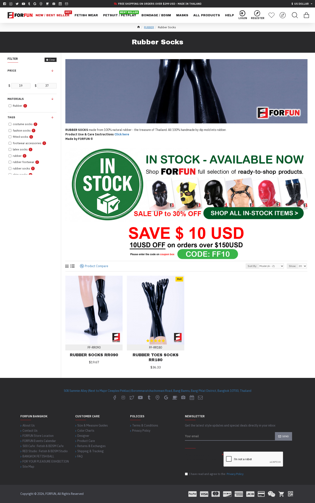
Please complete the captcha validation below (201, 457)
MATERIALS (16, 99)
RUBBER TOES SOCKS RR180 (155, 357)
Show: (292, 266)
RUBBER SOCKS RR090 (94, 355)
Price (12, 70)
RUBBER (149, 27)
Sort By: (252, 266)
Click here (121, 134)
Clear (52, 59)
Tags (11, 117)
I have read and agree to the (216, 474)
